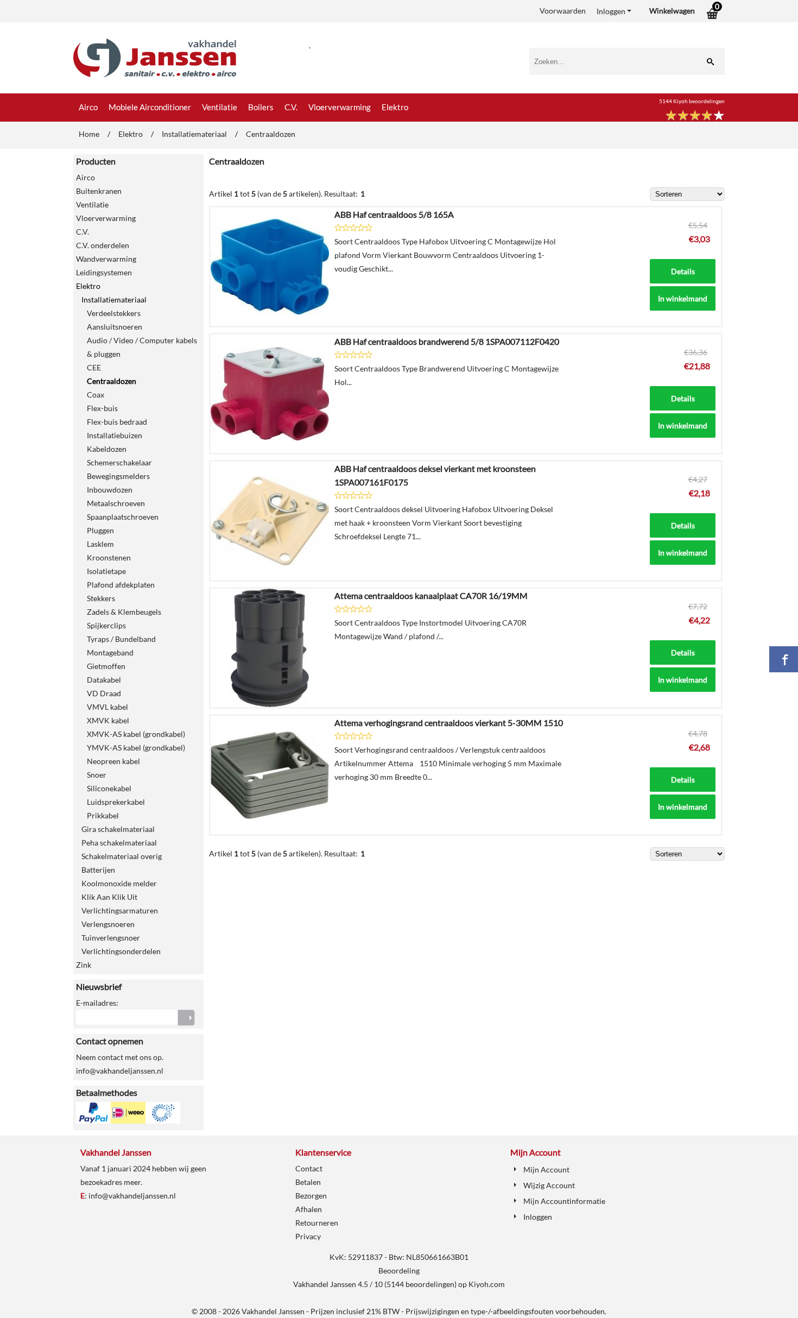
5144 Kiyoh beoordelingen (692, 101)
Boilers (261, 107)
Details (683, 271)
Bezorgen (311, 1195)
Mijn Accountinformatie (564, 1201)
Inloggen (611, 11)
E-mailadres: (97, 1002)
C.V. (290, 107)
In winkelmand (682, 298)
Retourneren (316, 1222)
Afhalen (308, 1209)
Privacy (308, 1236)
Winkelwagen (672, 10)
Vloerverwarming (339, 107)
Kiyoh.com (486, 1284)
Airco (88, 107)
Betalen (308, 1182)
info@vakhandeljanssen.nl (132, 1195)
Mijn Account (546, 1169)
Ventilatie (219, 107)
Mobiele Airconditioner (150, 107)
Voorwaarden (563, 10)
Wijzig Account (549, 1185)
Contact (308, 1168)
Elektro (395, 107)
